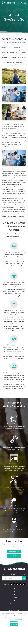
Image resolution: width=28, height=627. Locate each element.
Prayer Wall (14, 607)
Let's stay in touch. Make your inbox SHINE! (14, 575)
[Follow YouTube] (20, 584)
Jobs (14, 591)
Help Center (14, 598)
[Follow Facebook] (11, 584)
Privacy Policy (18, 619)
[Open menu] (25, 3)
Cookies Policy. (14, 621)
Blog (14, 588)
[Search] (22, 3)
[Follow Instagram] (23, 584)
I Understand (14, 624)
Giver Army (14, 601)
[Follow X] (14, 584)
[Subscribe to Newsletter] (24, 578)
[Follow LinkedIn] (17, 584)
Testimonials (14, 604)
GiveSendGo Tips (14, 610)
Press (14, 594)
